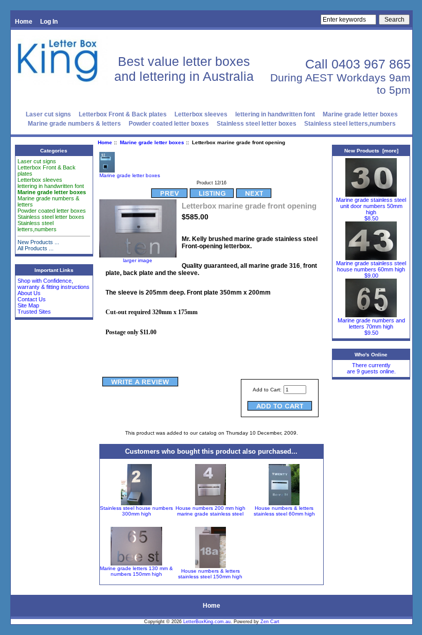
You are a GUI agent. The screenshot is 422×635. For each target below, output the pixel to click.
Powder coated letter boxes (169, 123)
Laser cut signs (48, 114)
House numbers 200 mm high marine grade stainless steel (210, 511)
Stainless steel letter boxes (256, 123)
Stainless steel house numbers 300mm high (136, 511)
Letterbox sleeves (200, 114)
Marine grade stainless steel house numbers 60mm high (371, 266)
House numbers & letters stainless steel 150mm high (210, 573)
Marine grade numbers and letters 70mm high (371, 323)
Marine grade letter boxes (152, 142)
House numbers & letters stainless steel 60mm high (284, 511)
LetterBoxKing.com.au (207, 621)
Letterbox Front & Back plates (123, 114)
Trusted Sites (34, 311)
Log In (49, 21)
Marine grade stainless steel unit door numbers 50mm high (371, 206)
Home (23, 21)
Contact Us (31, 299)
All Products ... (35, 248)
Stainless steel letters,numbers (350, 123)
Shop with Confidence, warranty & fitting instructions (53, 284)
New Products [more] (371, 150)
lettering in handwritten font (275, 114)
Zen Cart (269, 621)
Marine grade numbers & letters (74, 123)
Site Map (28, 305)
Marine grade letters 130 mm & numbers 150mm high (136, 571)
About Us (29, 293)
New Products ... (38, 242)
